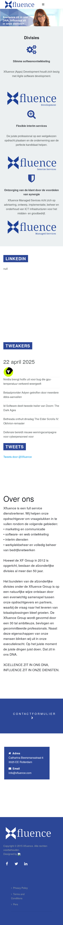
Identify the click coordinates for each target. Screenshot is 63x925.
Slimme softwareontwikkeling (31, 61)
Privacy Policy (20, 888)
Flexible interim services (31, 126)
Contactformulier (34, 714)
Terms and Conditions (18, 896)
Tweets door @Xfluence (17, 457)
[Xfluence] (19, 4)
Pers (15, 904)
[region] (31, 304)
